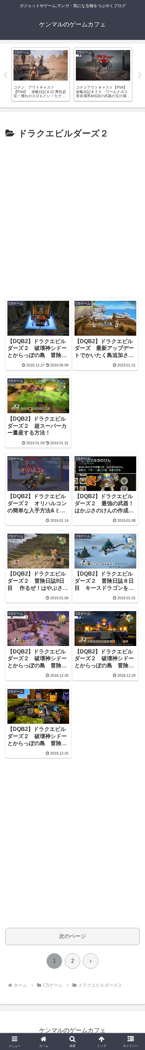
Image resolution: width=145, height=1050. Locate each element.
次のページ (72, 936)
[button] (131, 889)
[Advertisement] (72, 217)
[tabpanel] (40, 74)
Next (140, 75)
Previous (5, 75)
